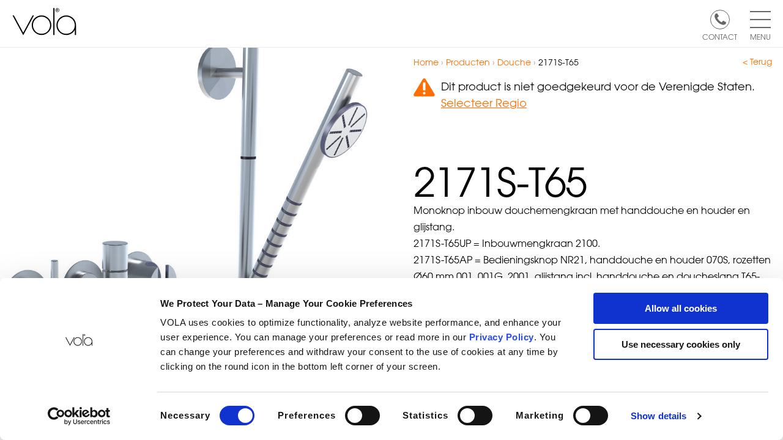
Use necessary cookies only (681, 344)
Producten (468, 62)
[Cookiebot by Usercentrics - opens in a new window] (79, 416)
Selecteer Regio (484, 102)
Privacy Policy (501, 337)
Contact (719, 36)
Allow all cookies (681, 308)
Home (426, 62)
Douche (514, 62)
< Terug (757, 61)
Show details (658, 416)
